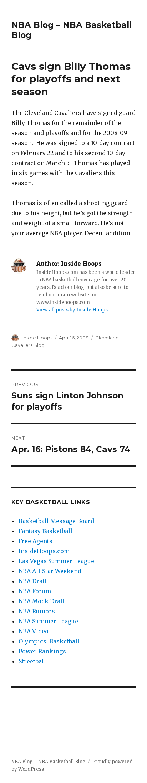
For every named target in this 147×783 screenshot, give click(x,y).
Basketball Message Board (56, 521)
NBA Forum (35, 591)
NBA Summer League (48, 621)
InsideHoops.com (44, 551)
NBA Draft (33, 581)
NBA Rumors (37, 611)
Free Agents (35, 541)
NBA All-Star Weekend (50, 571)
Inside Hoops (37, 337)
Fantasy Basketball (45, 531)
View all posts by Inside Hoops (72, 310)
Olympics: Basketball (49, 641)
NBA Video (34, 631)
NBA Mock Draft (42, 601)
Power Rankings (42, 651)
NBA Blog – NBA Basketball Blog (48, 762)
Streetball (32, 661)
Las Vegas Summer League (56, 561)
